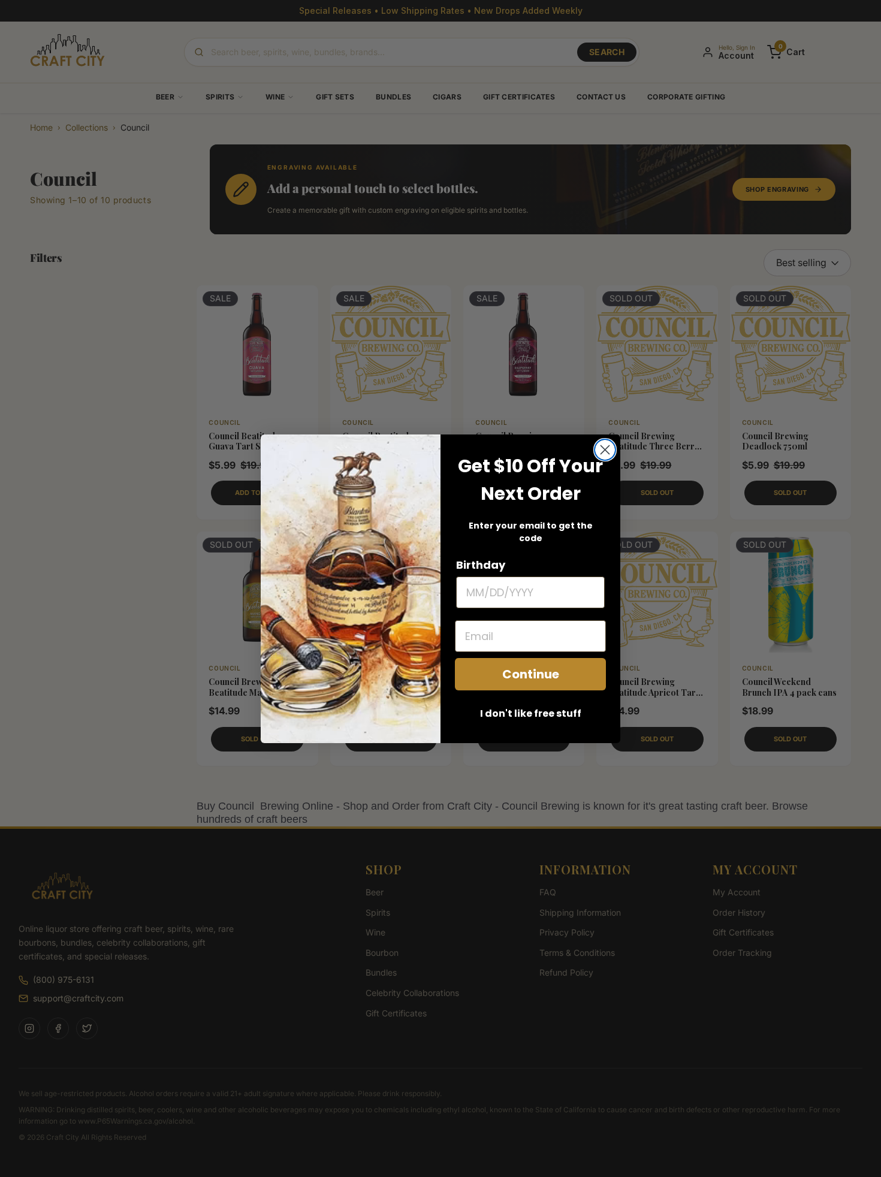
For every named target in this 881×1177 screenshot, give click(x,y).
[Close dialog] (605, 449)
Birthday (480, 564)
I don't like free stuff (530, 713)
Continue (530, 674)
